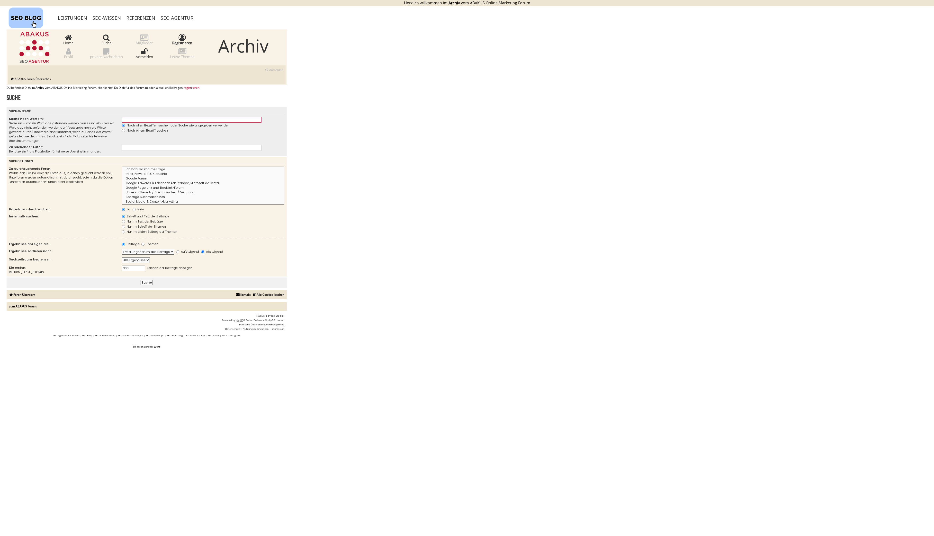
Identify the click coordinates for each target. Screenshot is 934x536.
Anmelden (144, 56)
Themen (151, 244)
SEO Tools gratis (231, 335)
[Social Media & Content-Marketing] (203, 201)
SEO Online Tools (105, 335)
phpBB (239, 320)
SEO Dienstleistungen (130, 335)
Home (68, 42)
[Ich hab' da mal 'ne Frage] (203, 169)
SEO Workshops (155, 335)
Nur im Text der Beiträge (144, 221)
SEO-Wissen (106, 18)
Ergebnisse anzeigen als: (29, 244)
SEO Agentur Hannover (66, 335)
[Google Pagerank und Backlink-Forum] (203, 188)
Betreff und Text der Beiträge (147, 216)
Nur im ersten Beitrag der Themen (151, 232)
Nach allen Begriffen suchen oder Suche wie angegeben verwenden (177, 125)
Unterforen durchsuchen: (30, 209)
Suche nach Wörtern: (26, 119)
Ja (128, 209)
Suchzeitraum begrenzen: (30, 259)
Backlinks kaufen (195, 335)
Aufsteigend (189, 252)
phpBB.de (278, 324)
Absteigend (214, 252)
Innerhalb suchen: (24, 216)
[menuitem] (274, 70)
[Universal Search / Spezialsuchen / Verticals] (203, 192)
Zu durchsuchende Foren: (30, 169)
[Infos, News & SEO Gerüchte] (203, 174)
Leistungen (72, 18)
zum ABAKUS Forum (22, 306)
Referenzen (140, 18)
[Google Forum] (203, 178)
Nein (140, 209)
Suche (106, 42)
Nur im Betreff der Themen (146, 226)
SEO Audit (213, 335)
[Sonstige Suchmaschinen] (203, 197)
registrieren (191, 88)
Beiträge (132, 244)
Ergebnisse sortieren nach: (31, 251)
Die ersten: (17, 268)
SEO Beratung (175, 335)
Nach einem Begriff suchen (147, 130)
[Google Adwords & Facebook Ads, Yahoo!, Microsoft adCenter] (203, 183)
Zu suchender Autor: (26, 147)
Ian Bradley (277, 315)
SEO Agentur (177, 18)
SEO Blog (87, 335)
